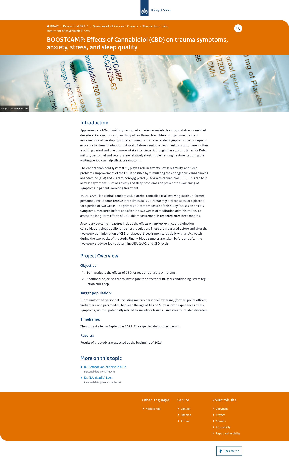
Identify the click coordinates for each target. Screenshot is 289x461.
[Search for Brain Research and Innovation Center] (238, 28)
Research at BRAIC (75, 26)
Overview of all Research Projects (115, 26)
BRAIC (54, 26)
